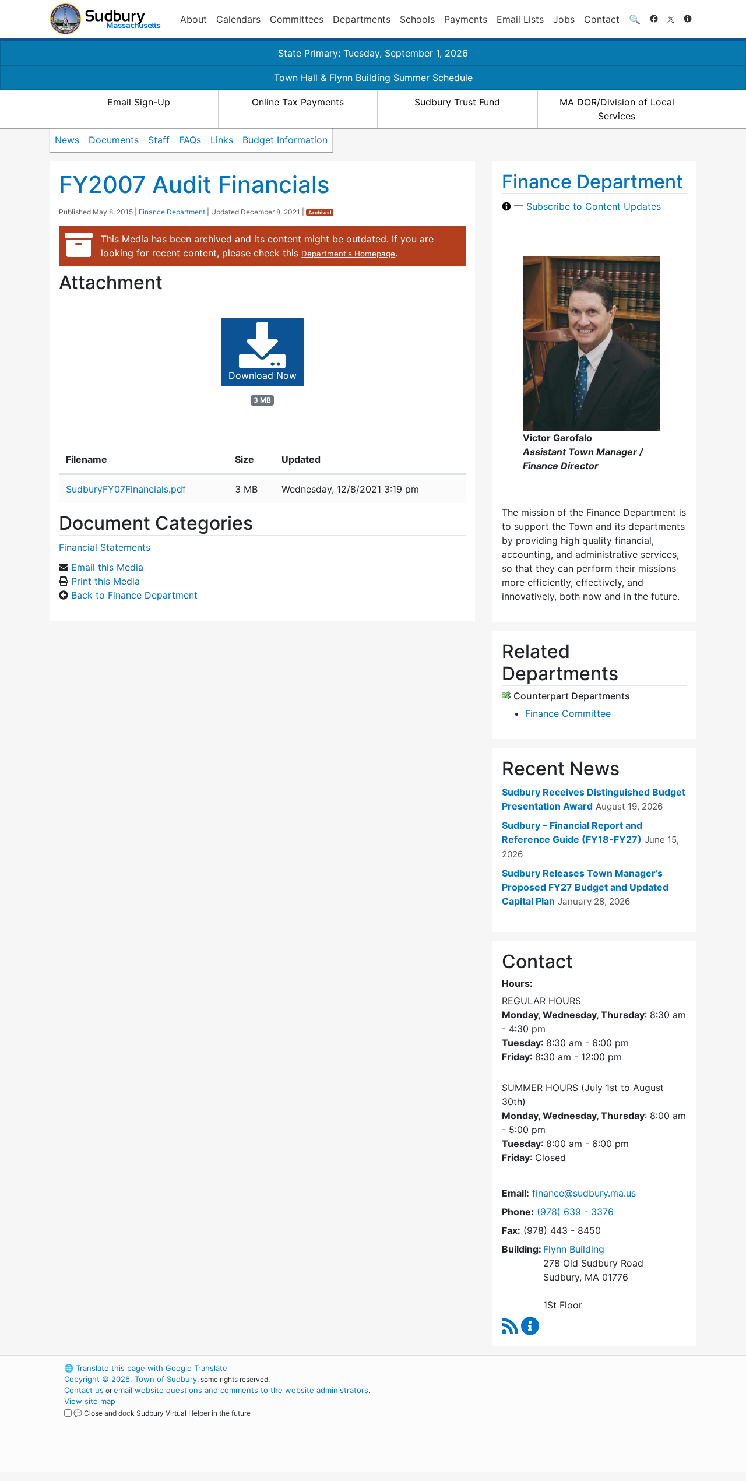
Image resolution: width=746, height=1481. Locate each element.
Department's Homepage (348, 253)
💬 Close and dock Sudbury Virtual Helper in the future (162, 1413)
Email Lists (520, 19)
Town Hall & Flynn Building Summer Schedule (373, 77)
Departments (361, 19)
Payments (465, 19)
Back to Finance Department (134, 595)
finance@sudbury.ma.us (584, 1193)
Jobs (564, 19)
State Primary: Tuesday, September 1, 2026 (373, 53)
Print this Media (105, 581)
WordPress (539, 1368)
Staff (159, 140)
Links (221, 140)
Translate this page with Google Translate (145, 1368)
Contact (602, 19)
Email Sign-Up (138, 102)
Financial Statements (104, 547)
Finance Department (172, 211)
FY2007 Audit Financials (194, 184)
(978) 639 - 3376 (575, 1212)
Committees (296, 19)
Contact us (84, 1390)
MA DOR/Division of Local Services (617, 109)
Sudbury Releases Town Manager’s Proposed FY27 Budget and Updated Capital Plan (585, 887)
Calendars (238, 19)
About (193, 19)
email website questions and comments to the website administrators (241, 1390)
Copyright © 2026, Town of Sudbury (130, 1379)
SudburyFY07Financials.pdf (126, 489)
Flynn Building (573, 1249)
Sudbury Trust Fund (457, 102)
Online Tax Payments (298, 102)
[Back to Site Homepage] (105, 19)
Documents (114, 140)
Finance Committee (568, 713)
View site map (89, 1401)
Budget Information (285, 140)
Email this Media (107, 567)
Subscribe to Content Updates (593, 206)
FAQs (190, 140)
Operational (559, 1423)
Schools (417, 19)
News (67, 140)
